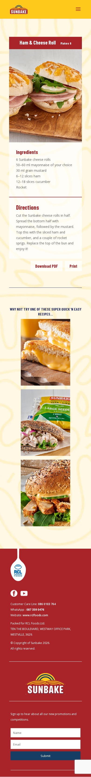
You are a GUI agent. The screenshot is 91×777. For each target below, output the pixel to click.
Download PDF (46, 266)
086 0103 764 (47, 604)
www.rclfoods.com (35, 615)
